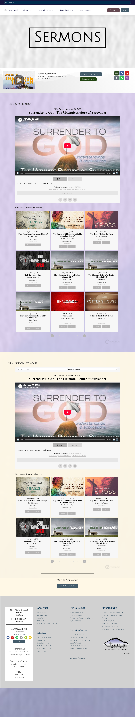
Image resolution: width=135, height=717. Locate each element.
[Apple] (21, 637)
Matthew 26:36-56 (75, 187)
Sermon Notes (68, 193)
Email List (41, 640)
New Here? (13, 10)
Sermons (41, 621)
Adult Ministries (77, 635)
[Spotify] (121, 78)
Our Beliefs (42, 615)
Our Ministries (45, 10)
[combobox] (67, 2)
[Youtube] (127, 73)
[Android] (25, 637)
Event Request (108, 621)
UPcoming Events (66, 10)
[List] (116, 73)
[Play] (18, 173)
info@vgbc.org (19, 634)
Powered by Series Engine (112, 342)
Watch (61, 179)
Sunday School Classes (47, 624)
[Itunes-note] (127, 78)
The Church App (44, 637)
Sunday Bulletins (44, 646)
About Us (27, 10)
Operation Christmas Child (81, 618)
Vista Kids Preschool (78, 648)
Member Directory (110, 624)
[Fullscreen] (117, 173)
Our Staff (41, 618)
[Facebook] (121, 73)
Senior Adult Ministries (80, 640)
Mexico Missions (77, 613)
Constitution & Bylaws (112, 615)
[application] (67, 145)
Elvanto (105, 618)
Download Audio (80, 189)
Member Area (85, 10)
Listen (76, 179)
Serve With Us (75, 643)
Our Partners (75, 621)
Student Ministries (78, 646)
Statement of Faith (110, 626)
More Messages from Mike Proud (60, 189)
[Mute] (114, 173)
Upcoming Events (44, 648)
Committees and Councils (113, 613)
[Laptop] (116, 78)
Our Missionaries (77, 615)
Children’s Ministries (79, 637)
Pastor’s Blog (43, 643)
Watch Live (42, 651)
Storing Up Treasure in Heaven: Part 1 (53, 76)
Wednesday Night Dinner (113, 629)
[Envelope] (30, 637)
